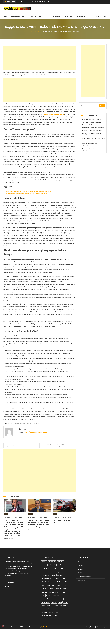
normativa (56, 595)
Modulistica (81, 16)
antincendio (52, 565)
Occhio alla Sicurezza (19, 423)
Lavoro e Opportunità (39, 16)
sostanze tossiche (47, 616)
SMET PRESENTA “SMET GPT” (90, 149)
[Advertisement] (39, 58)
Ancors (44, 565)
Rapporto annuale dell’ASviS (54, 114)
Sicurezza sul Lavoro (18, 16)
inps (64, 592)
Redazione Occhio (19, 517)
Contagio (57, 572)
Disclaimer (81, 573)
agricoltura (52, 561)
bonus (61, 568)
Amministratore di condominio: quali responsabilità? (17, 445)
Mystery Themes (45, 627)
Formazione (56, 16)
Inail (65, 585)
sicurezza (37, 423)
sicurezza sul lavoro (47, 612)
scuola (47, 2)
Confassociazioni (47, 572)
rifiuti (60, 602)
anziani (35, 2)
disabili (63, 578)
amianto (60, 561)
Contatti (80, 565)
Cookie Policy (101, 627)
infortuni (44, 592)
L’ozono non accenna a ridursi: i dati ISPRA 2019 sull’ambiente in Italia (26, 194)
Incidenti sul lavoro (61, 589)
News (5, 16)
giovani (59, 585)
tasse (56, 616)
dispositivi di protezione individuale (52, 582)
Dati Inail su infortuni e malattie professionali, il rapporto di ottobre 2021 (59, 445)
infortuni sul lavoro (54, 592)
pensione (60, 599)
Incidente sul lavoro (47, 589)
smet (28, 2)
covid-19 (59, 575)
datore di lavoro (46, 578)
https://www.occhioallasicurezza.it (36, 432)
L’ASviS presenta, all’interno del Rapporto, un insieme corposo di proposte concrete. (48, 336)
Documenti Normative (84, 576)
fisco (43, 585)
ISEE (41, 2)
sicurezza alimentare (48, 609)
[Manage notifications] (3, 626)
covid (53, 575)
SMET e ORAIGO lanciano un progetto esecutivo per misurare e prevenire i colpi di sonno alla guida (93, 141)
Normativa (68, 16)
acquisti (44, 561)
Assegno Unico (46, 568)
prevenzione (29, 423)
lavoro (10, 423)
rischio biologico (46, 605)
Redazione (81, 562)
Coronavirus (45, 575)
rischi (65, 602)
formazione (50, 585)
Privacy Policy (90, 627)
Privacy (54, 602)
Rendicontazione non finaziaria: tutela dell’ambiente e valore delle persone (29, 191)
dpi (66, 582)
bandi (54, 568)
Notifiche (80, 569)
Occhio (22, 429)
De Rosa (22, 2)
